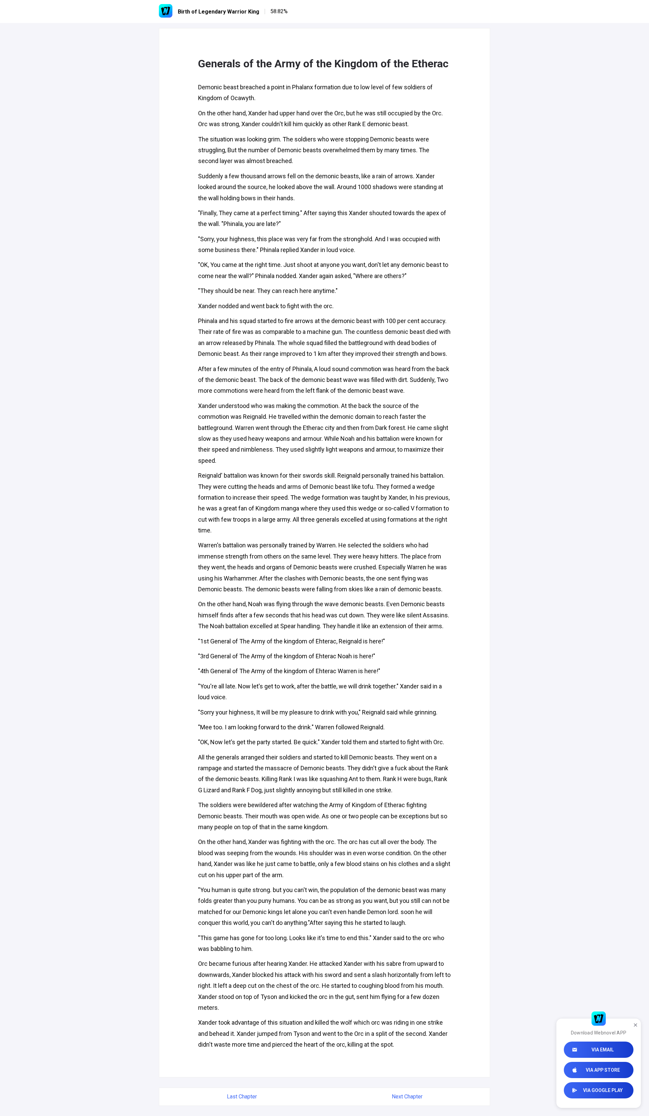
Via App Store (603, 1070)
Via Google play (603, 1090)
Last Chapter (242, 1096)
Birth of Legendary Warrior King (218, 11)
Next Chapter (407, 1096)
